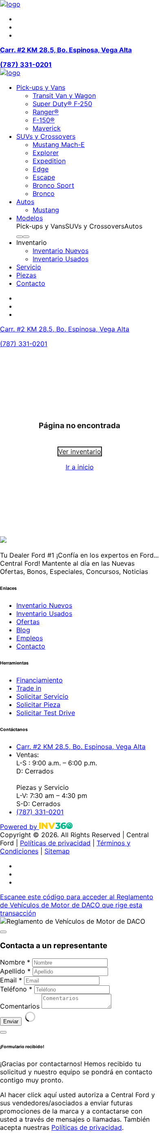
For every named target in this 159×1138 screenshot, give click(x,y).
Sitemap (57, 851)
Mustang (46, 210)
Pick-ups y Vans (40, 87)
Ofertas (28, 622)
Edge (41, 169)
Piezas (26, 275)
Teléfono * (16, 989)
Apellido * (15, 971)
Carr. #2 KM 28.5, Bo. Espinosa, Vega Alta (66, 50)
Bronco (44, 193)
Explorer (46, 153)
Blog (23, 630)
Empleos (29, 638)
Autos (25, 202)
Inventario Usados (60, 259)
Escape (44, 177)
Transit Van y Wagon (64, 95)
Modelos (29, 218)
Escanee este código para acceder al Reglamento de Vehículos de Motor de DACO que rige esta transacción (76, 905)
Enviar (10, 1021)
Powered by (19, 826)
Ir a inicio (80, 467)
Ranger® (46, 112)
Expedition (49, 161)
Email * (11, 980)
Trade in (28, 688)
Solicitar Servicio (42, 696)
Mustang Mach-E (59, 144)
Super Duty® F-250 (62, 104)
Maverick (47, 128)
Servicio (28, 267)
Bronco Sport (53, 185)
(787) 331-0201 (26, 64)
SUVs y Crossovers (45, 136)
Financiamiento (39, 680)
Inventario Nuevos (60, 251)
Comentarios (20, 1006)
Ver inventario (79, 451)
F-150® (44, 120)
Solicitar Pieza (38, 704)
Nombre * (15, 962)
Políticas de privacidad (55, 843)
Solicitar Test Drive (45, 713)
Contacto (30, 283)
